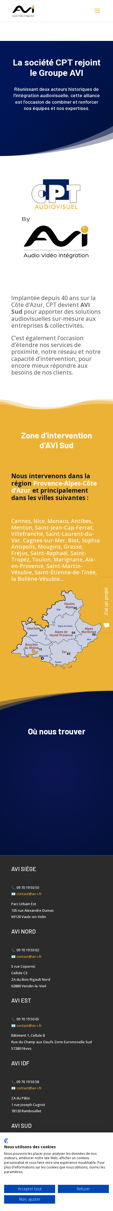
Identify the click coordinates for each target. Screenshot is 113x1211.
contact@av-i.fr (29, 894)
